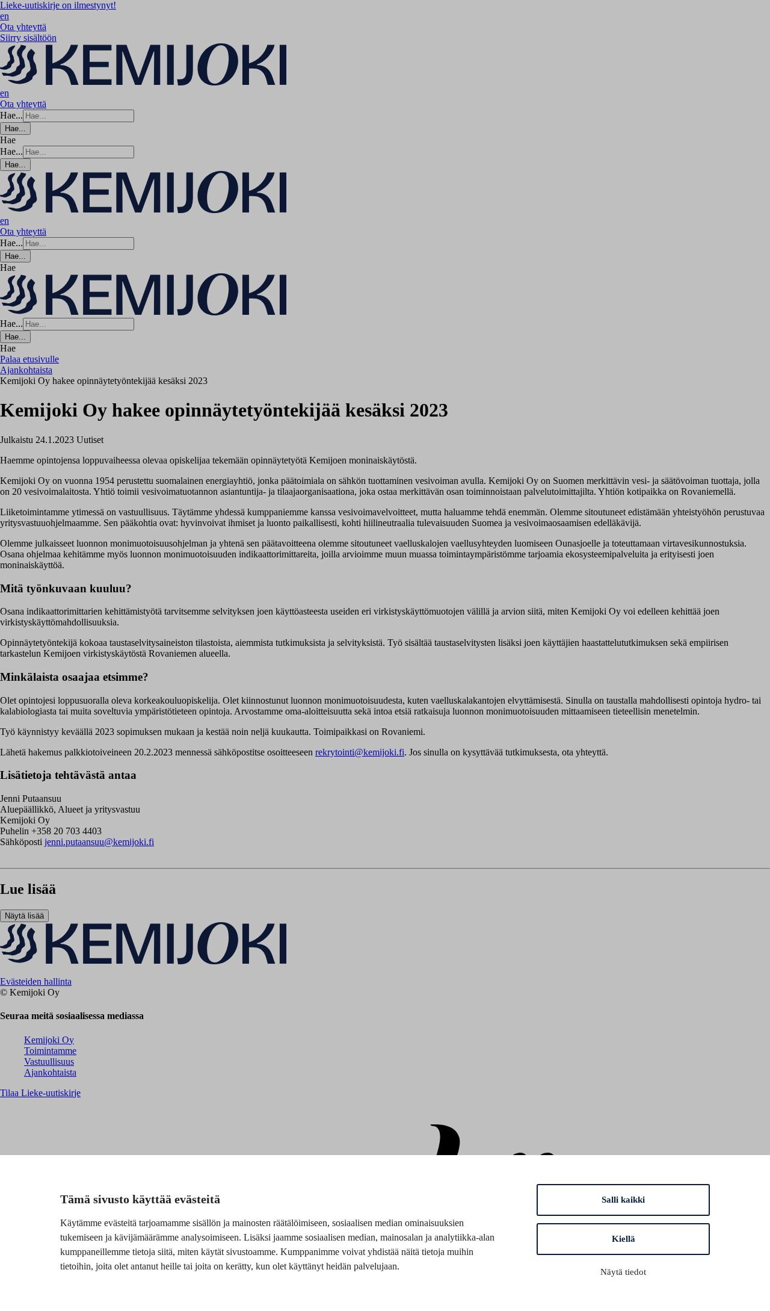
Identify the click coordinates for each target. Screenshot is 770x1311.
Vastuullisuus (49, 1061)
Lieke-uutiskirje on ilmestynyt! (58, 5)
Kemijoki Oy (49, 1040)
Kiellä (623, 1239)
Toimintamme (50, 1051)
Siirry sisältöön (28, 38)
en (4, 16)
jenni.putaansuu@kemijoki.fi (99, 842)
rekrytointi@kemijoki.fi (359, 752)
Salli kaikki (623, 1199)
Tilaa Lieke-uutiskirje (40, 1093)
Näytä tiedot (623, 1272)
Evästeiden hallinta (36, 981)
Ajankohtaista (50, 1072)
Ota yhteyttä (23, 27)
